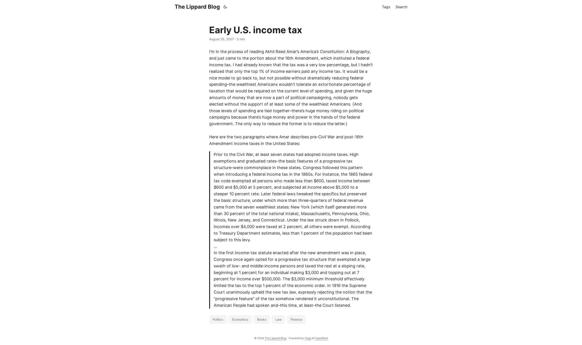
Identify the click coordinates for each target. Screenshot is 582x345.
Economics (240, 319)
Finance (296, 319)
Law (278, 319)
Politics (218, 319)
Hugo (308, 338)
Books (261, 319)
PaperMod (321, 338)
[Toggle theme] (225, 7)
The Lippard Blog (197, 6)
